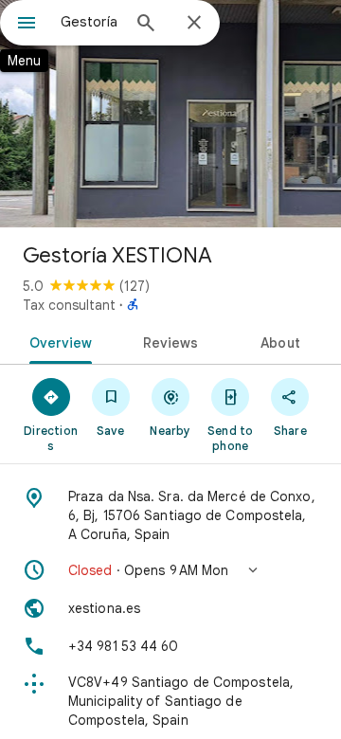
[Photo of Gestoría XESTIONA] (170, 113)
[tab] (56, 341)
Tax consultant (69, 305)
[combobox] (90, 21)
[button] (170, 570)
